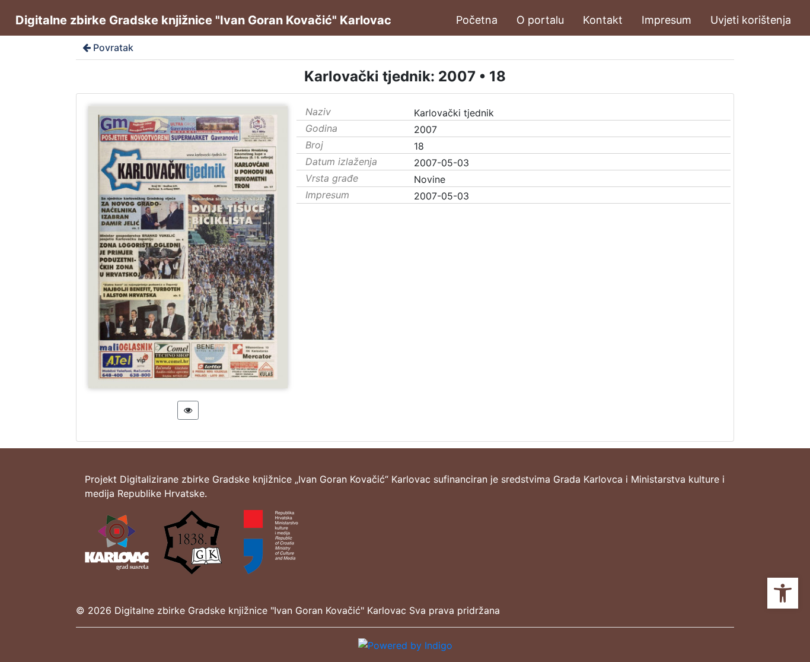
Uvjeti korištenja (750, 20)
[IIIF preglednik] (188, 410)
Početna (477, 20)
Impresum (666, 20)
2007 (425, 129)
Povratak (113, 47)
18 (419, 146)
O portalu (540, 20)
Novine (429, 179)
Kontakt (603, 20)
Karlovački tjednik (454, 113)
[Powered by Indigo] (405, 644)
